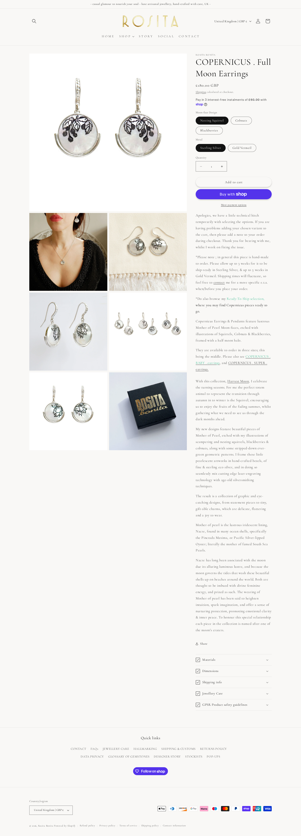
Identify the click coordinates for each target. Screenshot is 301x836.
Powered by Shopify (65, 825)
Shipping (201, 91)
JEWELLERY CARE (116, 749)
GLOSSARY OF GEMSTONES (129, 757)
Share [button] (204, 644)
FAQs (94, 749)
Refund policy (87, 825)
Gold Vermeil (242, 148)
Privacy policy (107, 825)
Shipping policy (150, 825)
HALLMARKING (145, 749)
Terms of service (128, 825)
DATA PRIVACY (92, 757)
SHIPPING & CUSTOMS (178, 749)
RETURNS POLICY (213, 749)
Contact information (174, 825)
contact (219, 282)
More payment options (234, 204)
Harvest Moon (238, 381)
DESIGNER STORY (167, 757)
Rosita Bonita (45, 825)
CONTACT (78, 749)
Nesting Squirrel (212, 120)
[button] (34, 21)
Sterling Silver (210, 148)
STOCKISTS (193, 757)
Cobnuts (241, 120)
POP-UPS (213, 757)
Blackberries (209, 130)
